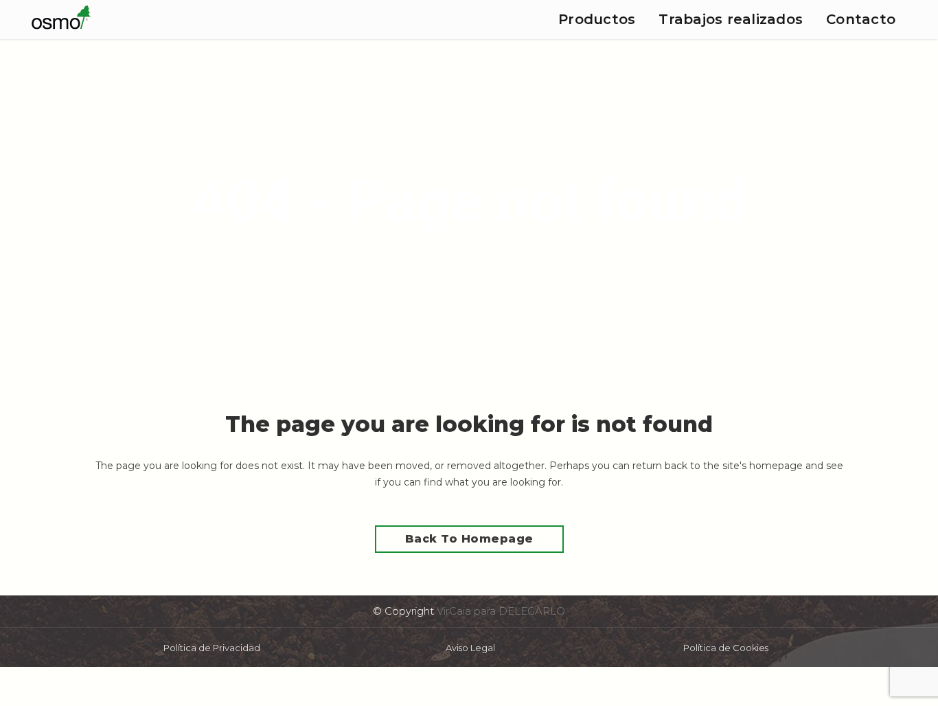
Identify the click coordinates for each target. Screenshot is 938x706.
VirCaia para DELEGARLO (501, 610)
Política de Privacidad (211, 647)
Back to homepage (469, 538)
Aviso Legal (470, 647)
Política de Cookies (725, 647)
